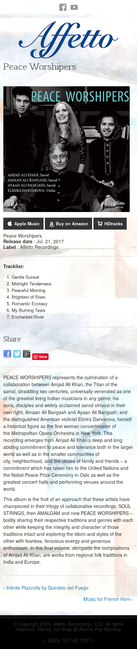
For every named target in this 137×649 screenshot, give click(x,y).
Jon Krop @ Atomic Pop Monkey (87, 629)
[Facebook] (63, 7)
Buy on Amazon (72, 224)
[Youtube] (74, 7)
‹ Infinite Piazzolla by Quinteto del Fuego (45, 587)
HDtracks (113, 224)
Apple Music (27, 224)
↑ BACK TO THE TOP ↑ (68, 640)
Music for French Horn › (108, 599)
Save (43, 356)
